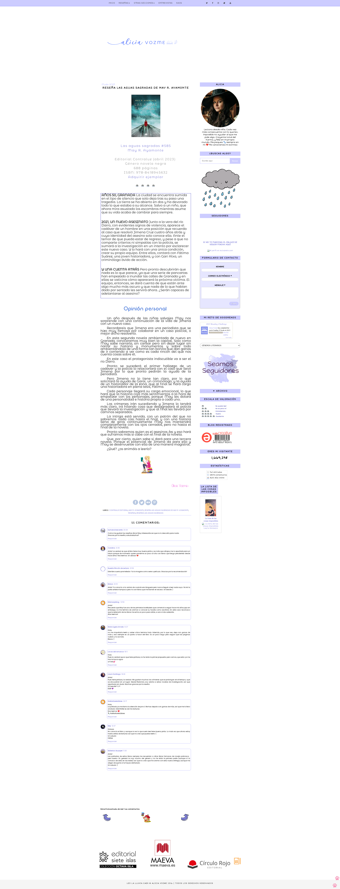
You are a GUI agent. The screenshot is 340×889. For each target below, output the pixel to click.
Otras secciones (144, 3)
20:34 (125, 530)
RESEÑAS (132, 513)
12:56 (122, 602)
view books (229, 337)
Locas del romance (116, 652)
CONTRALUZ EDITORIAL (118, 510)
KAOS (179, 3)
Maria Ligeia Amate (116, 627)
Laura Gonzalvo (211, 528)
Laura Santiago (114, 674)
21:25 (118, 548)
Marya (110, 584)
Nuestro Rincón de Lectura (118, 568)
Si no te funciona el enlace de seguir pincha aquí (220, 243)
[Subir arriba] (336, 882)
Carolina (111, 548)
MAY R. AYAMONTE (136, 510)
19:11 (126, 652)
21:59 (132, 568)
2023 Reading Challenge (216, 323)
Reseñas (124, 3)
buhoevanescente (115, 530)
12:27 (126, 627)
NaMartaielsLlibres (115, 701)
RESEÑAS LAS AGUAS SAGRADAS (150, 513)
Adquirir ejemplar (145, 177)
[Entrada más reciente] (107, 822)
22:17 (125, 701)
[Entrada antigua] (185, 822)
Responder (112, 538)
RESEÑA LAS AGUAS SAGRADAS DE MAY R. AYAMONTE (166, 510)
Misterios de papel (115, 751)
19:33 (123, 674)
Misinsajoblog (114, 602)
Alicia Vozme (213, 328)
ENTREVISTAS (166, 3)
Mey (109, 726)
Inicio (112, 3)
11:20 (125, 751)
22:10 (116, 584)
